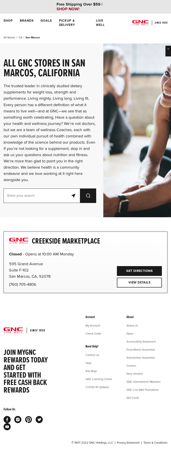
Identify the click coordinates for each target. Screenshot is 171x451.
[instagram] (17, 419)
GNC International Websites (143, 382)
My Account (93, 325)
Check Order (93, 333)
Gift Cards (132, 398)
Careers (131, 366)
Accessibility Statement (141, 341)
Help (88, 363)
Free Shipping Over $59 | (79, 7)
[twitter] (39, 419)
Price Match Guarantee (140, 350)
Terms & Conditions (155, 443)
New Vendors (134, 374)
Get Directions (135, 269)
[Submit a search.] (88, 195)
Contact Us (92, 355)
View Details (139, 282)
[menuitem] (8, 23)
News (130, 333)
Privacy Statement (128, 443)
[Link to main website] (149, 22)
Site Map (91, 371)
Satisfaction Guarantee (140, 358)
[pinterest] (28, 419)
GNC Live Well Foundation (142, 390)
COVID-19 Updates (97, 387)
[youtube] (7, 426)
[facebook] (7, 419)
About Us (132, 325)
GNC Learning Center (99, 379)
